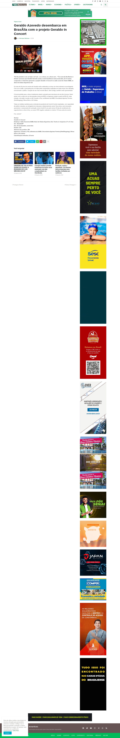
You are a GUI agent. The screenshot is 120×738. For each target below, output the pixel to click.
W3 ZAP (105, 735)
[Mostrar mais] (48, 141)
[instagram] (97, 1)
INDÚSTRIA (27, 1)
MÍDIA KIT (98, 735)
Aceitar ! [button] (7, 733)
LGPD (73, 735)
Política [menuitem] (68, 4)
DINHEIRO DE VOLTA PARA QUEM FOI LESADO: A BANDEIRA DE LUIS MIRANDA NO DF (23, 168)
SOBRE (59, 735)
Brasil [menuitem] (40, 4)
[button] (101, 4)
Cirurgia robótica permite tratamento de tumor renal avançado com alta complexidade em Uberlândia (43, 169)
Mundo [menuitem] (48, 4)
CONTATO (66, 735)
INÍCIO (53, 735)
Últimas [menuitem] (32, 4)
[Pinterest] (41, 141)
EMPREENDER (50, 1)
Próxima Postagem (70, 184)
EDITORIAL (90, 735)
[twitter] (95, 1)
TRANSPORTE (35, 1)
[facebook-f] (92, 1)
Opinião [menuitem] (77, 4)
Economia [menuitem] (57, 4)
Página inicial (17, 21)
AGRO (13, 1)
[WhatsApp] (37, 141)
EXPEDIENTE (81, 735)
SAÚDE (43, 1)
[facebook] (83, 728)
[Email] (44, 141)
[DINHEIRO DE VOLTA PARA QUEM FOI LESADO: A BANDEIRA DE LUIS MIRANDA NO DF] (23, 158)
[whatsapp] (102, 1)
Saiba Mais (15, 730)
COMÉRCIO (20, 1)
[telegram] (105, 1)
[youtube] (100, 1)
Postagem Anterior (18, 184)
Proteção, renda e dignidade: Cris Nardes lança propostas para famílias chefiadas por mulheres (63, 169)
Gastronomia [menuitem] (88, 4)
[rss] (107, 1)
